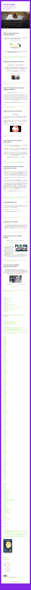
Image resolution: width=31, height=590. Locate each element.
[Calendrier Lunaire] (7, 553)
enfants (4, 162)
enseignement (15, 531)
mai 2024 (4, 356)
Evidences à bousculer (6, 495)
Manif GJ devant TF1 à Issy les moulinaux (9, 310)
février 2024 (4, 359)
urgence (25, 269)
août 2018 (4, 414)
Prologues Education (6, 508)
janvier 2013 (4, 471)
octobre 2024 (5, 352)
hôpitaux (8, 291)
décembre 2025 (5, 341)
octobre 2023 (5, 362)
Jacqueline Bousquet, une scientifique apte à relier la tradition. (11, 321)
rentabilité (22, 83)
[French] (7, 315)
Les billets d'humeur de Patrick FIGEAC (8, 499)
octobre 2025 (5, 343)
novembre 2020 (5, 392)
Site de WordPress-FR (6, 559)
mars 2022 (4, 378)
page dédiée (22, 190)
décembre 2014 (5, 451)
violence (4, 536)
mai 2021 (4, 387)
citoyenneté (17, 530)
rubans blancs (19, 162)
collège (21, 530)
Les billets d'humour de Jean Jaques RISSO (8, 500)
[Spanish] (23, 315)
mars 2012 (4, 479)
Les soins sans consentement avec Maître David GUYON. (12, 330)
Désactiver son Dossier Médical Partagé (9, 304)
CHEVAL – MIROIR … (9, 20)
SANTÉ (4, 514)
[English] (4, 315)
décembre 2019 (5, 400)
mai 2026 (4, 337)
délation (6, 197)
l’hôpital (14, 64)
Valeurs (9, 106)
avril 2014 (4, 458)
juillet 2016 (4, 435)
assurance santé (23, 290)
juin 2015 (4, 446)
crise (25, 530)
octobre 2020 (5, 393)
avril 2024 (4, 357)
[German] (10, 315)
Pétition (15, 149)
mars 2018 (4, 418)
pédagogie (14, 534)
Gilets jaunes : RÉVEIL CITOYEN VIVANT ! (18, 22)
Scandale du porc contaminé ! (10, 221)
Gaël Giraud (11, 57)
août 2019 (4, 404)
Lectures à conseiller (6, 498)
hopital (17, 83)
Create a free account (6, 328)
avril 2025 (4, 347)
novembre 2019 (5, 401)
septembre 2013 (5, 464)
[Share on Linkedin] (11, 54)
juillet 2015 (4, 445)
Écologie (4, 489)
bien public (15, 83)
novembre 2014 (5, 452)
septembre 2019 (5, 403)
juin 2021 (4, 386)
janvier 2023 (4, 370)
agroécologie (7, 217)
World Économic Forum (8, 198)
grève (6, 291)
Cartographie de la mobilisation (8, 244)
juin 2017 (4, 426)
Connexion (4, 557)
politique (11, 534)
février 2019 (4, 409)
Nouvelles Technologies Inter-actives (8, 503)
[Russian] (20, 315)
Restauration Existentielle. (18, 25)
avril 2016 (4, 438)
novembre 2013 (5, 462)
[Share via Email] (20, 54)
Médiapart (22, 106)
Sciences (4, 515)
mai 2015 (4, 447)
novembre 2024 (5, 351)
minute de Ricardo (22, 197)
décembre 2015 (5, 441)
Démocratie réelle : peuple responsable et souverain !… (19, 20)
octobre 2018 (5, 412)
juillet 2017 (4, 425)
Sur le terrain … (5, 517)
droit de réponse (20, 92)
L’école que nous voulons (14, 254)
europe (24, 531)
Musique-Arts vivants (6, 501)
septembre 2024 (5, 353)
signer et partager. (17, 100)
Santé (13, 56)
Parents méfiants (5, 242)
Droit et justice (5, 488)
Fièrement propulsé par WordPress (15, 581)
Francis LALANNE (10, 172)
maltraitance (9, 162)
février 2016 (4, 439)
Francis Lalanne (15, 197)
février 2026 (4, 339)
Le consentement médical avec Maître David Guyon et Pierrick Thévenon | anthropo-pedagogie (15, 329)
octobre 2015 (5, 443)
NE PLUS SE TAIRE (14, 284)
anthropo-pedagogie (9, 4)
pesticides (18, 217)
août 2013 (4, 465)
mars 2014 (4, 459)
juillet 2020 (4, 395)
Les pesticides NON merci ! (10, 202)
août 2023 (4, 364)
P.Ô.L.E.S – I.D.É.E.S (6, 25)
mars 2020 (4, 398)
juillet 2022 (4, 375)
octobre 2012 (5, 473)
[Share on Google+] (13, 54)
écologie (10, 536)
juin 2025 (4, 345)
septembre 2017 (5, 423)
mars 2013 (4, 469)
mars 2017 (4, 428)
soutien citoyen (24, 57)
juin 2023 (4, 366)
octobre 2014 (5, 453)
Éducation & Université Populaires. (8, 22)
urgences (26, 83)
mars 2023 (4, 368)
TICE (26, 534)
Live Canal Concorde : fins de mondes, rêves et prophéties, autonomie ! (13, 306)
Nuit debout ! (5, 504)
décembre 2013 (5, 461)
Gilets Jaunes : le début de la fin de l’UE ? (15, 328)
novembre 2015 (5, 442)
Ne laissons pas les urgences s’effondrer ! (13, 61)
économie (14, 536)
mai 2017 (4, 427)
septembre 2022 (5, 373)
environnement (11, 56)
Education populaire (5, 492)
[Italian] (13, 315)
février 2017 (4, 429)
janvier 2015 (4, 450)
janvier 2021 (4, 390)
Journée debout (5, 497)
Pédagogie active (12, 25)
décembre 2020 (5, 391)
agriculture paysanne (20, 56)
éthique (26, 536)
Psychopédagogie (5, 511)
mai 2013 (4, 467)
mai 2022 (4, 377)
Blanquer (21, 260)
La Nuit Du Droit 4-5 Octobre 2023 (8, 300)
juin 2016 (4, 436)
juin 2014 (4, 456)
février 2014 (4, 460)
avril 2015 (4, 448)
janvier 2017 (4, 430)
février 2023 (4, 369)
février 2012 (4, 480)
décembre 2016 (5, 431)
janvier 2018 (4, 420)
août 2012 (4, 475)
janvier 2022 (4, 380)
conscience (23, 530)
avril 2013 (4, 468)
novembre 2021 (5, 382)
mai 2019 (4, 406)
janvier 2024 (4, 360)
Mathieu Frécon (19, 57)
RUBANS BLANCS (11, 148)
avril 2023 (4, 367)
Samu (24, 83)
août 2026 (4, 336)
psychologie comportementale (7, 509)
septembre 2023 (5, 363)
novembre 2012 (5, 472)
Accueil (4, 20)
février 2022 (4, 379)
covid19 (4, 197)
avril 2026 (4, 338)
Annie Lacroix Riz (15, 106)
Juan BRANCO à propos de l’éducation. (8, 324)
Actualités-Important (8, 83)
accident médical (16, 290)
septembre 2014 (5, 454)
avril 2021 (4, 388)
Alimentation (7, 56)
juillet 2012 (4, 476)
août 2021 (4, 384)
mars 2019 (4, 408)
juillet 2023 (4, 365)
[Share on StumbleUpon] (18, 54)
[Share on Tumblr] (15, 54)
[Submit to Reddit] (16, 54)
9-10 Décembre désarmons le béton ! (8, 298)
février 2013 (4, 470)
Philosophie (4, 506)
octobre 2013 (5, 463)
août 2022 (4, 374)
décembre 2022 (5, 371)
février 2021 (4, 389)
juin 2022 (4, 376)
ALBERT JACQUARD (6, 27)
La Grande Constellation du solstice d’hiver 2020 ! (10, 308)
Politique (7, 106)
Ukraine (8, 107)
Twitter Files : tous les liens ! (7, 302)
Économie (4, 490)
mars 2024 (4, 358)
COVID (4, 487)
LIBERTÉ (20, 145)
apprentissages (5, 530)
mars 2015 (4, 449)
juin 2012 (4, 477)
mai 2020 (4, 396)
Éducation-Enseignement (14, 260)
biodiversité (4, 486)
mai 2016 (4, 437)
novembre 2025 (5, 342)
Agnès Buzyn (19, 290)
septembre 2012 (5, 474)
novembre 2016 (5, 432)
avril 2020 (4, 397)
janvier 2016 (4, 440)
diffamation (19, 106)
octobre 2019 (5, 402)
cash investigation (14, 217)
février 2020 (4, 399)
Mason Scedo (5, 327)
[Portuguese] (17, 315)
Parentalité (4, 505)
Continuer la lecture (20, 52)
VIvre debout (9, 290)
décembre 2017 (5, 421)
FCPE (23, 260)
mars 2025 (4, 348)
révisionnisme (5, 107)
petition (22, 57)
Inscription (4, 556)
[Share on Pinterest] (10, 54)
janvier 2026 (4, 340)
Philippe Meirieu (7, 534)
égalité (23, 536)
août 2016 (4, 434)
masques (12, 162)
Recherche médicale (5, 512)
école (6, 536)
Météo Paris (7, 562)
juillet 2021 (4, 385)
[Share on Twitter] (8, 54)
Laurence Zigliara (15, 57)
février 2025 (4, 349)
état (24, 536)
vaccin (22, 162)
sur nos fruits (11, 209)
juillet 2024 (4, 355)
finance (26, 531)
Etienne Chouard (11, 197)
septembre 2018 (5, 413)
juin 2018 (4, 416)
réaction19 (16, 162)
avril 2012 (4, 478)
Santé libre (4, 198)
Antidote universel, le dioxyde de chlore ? (8, 322)
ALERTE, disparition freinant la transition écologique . (10, 323)
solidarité (14, 240)
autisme (9, 530)
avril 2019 (4, 407)
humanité (6, 162)
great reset (18, 197)
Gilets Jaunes (5, 496)
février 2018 (4, 419)
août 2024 (4, 354)
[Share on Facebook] (6, 54)
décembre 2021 (5, 381)
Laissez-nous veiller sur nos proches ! (12, 111)
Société (4, 516)
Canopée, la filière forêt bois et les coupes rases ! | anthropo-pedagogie (12, 332)
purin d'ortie (22, 217)
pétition (26, 66)
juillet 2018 (4, 415)
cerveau (14, 530)
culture (27, 530)
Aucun (5, 299)
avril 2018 (4, 417)
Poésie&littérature (5, 507)
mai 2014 (4, 457)
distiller (6, 57)
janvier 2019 (4, 410)
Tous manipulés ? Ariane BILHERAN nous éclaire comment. (15, 327)
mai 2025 (4, 346)
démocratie (7, 531)
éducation (9, 57)
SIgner (16, 73)
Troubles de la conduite (6, 518)
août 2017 (4, 424)
